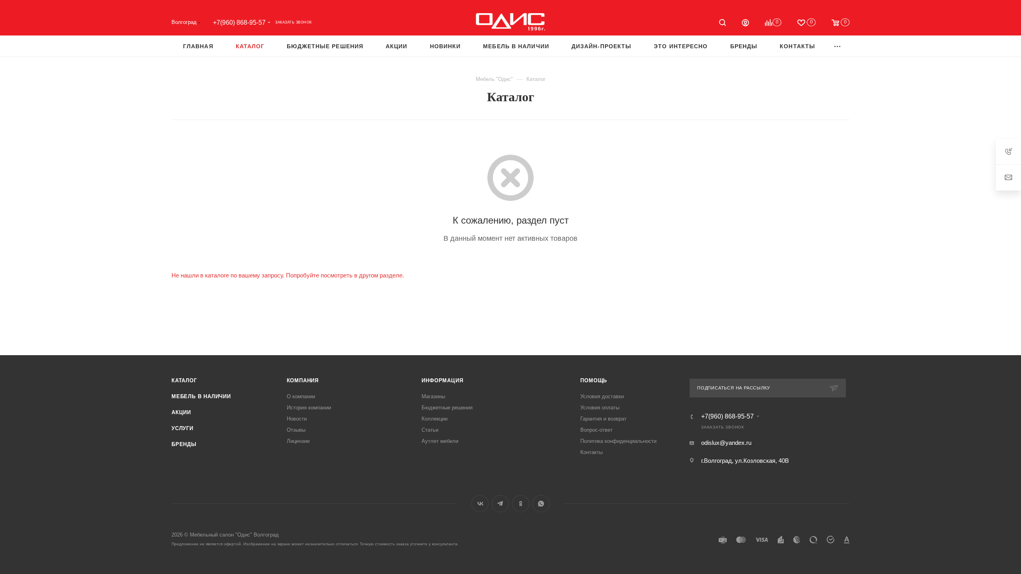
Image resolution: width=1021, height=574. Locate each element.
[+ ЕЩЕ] (837, 46)
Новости (297, 419)
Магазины (433, 396)
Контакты (591, 452)
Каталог (184, 380)
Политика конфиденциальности (618, 441)
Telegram (500, 503)
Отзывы (296, 430)
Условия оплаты (599, 408)
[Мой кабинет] (745, 24)
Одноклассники (520, 503)
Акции (181, 412)
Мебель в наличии (201, 396)
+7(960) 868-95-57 (239, 22)
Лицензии (298, 441)
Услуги (182, 428)
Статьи (430, 430)
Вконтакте (480, 503)
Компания (303, 380)
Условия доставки (602, 396)
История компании (309, 408)
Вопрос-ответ (596, 430)
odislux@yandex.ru (726, 442)
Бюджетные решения (447, 408)
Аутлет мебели (440, 441)
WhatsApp (541, 503)
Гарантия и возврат (603, 419)
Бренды (184, 444)
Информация (442, 380)
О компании (301, 396)
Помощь (593, 380)
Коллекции (434, 419)
